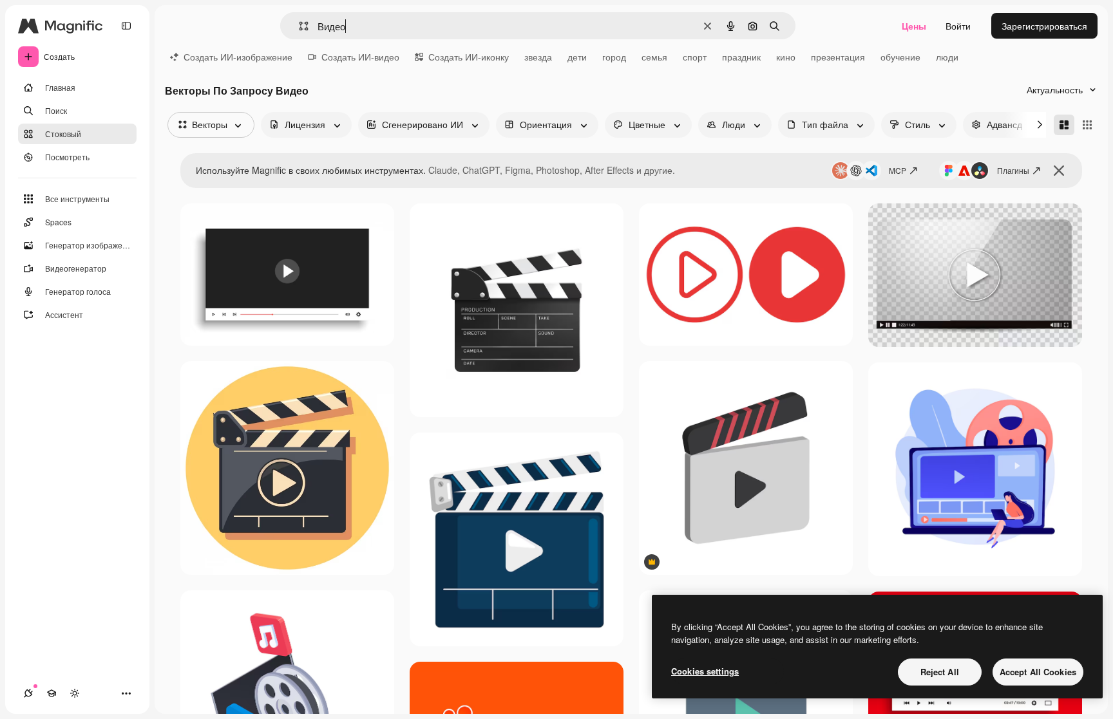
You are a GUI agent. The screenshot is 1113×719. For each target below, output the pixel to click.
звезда (538, 56)
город (614, 56)
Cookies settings (705, 671)
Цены (914, 25)
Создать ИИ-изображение (238, 56)
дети (577, 56)
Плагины (1013, 170)
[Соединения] (28, 693)
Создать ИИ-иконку (468, 56)
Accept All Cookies (1038, 672)
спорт (695, 56)
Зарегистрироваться (1044, 25)
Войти (958, 25)
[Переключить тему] (74, 693)
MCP (897, 170)
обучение (900, 56)
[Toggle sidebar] (126, 25)
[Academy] (51, 693)
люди (947, 56)
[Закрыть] (1059, 170)
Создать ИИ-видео (360, 56)
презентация (838, 56)
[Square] (1087, 125)
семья (654, 56)
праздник (741, 56)
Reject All (939, 672)
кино (785, 56)
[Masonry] (1064, 125)
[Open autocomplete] (298, 26)
